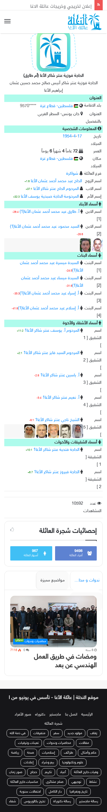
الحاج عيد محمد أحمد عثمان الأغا (56, 181)
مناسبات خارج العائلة (24, 788)
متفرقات (39, 740)
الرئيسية (87, 721)
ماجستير (55, 721)
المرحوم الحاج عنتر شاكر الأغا (56, 188)
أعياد (63, 778)
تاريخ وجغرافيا (79, 798)
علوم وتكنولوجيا (72, 769)
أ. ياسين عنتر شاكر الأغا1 (59, 375)
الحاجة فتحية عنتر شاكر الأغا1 (56, 449)
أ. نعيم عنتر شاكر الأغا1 (61, 397)
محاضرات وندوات (59, 749)
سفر (56, 740)
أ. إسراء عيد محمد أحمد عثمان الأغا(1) (49, 293)
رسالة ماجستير (88, 808)
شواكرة (72, 173)
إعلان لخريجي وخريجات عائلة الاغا (61, 5)
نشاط (93, 788)
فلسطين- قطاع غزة (57, 106)
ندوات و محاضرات (85, 580)
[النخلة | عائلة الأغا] (85, 21)
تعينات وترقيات (28, 749)
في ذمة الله (17, 740)
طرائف (68, 759)
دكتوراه (40, 721)
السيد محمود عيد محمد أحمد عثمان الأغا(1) (44, 226)
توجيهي (76, 788)
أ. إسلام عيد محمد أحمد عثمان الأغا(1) (48, 308)
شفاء (12, 808)
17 (79, 136)
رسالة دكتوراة (62, 808)
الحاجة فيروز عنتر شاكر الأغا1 (56, 472)
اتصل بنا (71, 721)
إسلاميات (49, 759)
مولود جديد (74, 740)
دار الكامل (55, 798)
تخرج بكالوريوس (34, 808)
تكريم (48, 778)
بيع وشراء (48, 769)
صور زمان (15, 778)
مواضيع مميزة (53, 580)
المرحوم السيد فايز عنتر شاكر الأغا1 (51, 353)
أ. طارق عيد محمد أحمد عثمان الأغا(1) (49, 211)
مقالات (84, 749)
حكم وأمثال (88, 759)
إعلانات (29, 769)
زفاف (93, 740)
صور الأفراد (23, 721)
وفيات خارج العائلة (86, 778)
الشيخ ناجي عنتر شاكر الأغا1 (57, 420)
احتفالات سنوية (30, 798)
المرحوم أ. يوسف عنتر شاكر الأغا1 (52, 330)
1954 (67, 136)
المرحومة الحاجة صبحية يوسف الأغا (50, 196)
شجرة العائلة (53, 730)
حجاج (33, 778)
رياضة (15, 759)
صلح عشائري (54, 788)
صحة (30, 759)
